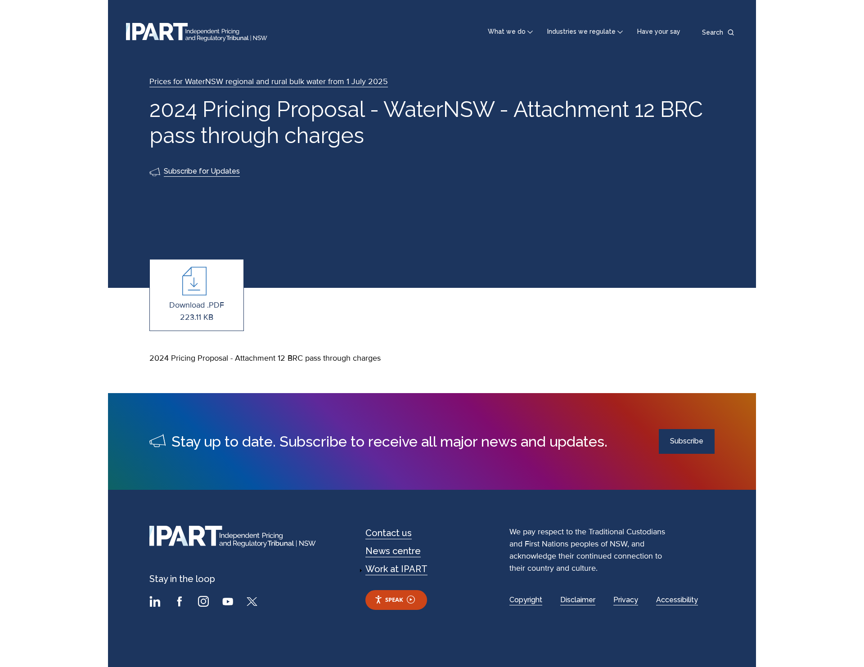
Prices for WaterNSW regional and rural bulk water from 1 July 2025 (268, 81)
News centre (393, 551)
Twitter (253, 602)
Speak (394, 599)
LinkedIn (156, 602)
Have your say (658, 31)
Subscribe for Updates (202, 171)
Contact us (388, 533)
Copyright (525, 599)
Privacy (625, 599)
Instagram (205, 602)
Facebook (180, 602)
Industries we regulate (581, 31)
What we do (507, 31)
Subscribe (686, 441)
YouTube (229, 602)
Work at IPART (396, 569)
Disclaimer (577, 599)
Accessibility (677, 599)
